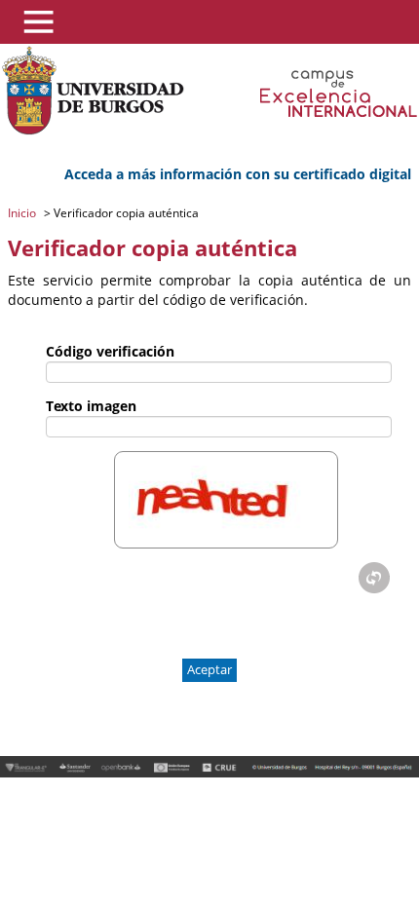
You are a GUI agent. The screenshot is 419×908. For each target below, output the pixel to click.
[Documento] (374, 577)
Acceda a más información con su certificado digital (237, 174)
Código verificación (110, 351)
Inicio (23, 213)
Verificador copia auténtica (125, 213)
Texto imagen (91, 406)
